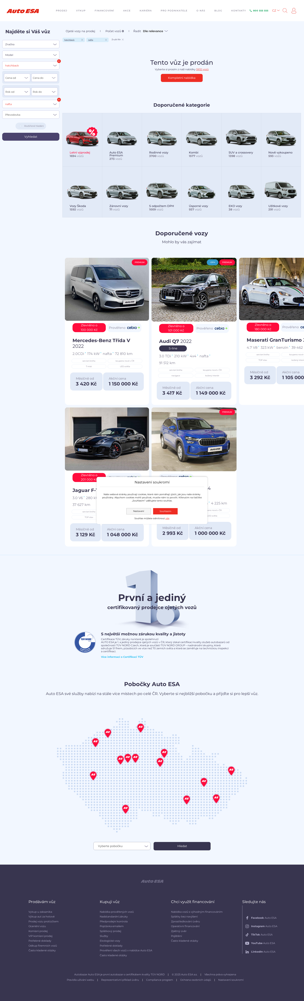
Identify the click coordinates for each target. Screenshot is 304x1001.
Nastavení (138, 511)
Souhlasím (165, 511)
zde (167, 518)
